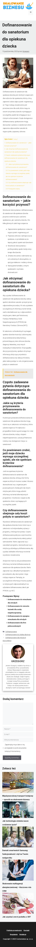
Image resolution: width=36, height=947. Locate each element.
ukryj (15, 139)
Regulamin (14, 934)
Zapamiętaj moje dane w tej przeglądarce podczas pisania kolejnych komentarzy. (15, 748)
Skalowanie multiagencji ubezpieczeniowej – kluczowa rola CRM (16, 887)
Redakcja (22, 934)
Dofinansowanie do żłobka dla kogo (17, 635)
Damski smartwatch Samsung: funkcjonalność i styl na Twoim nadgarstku (15, 854)
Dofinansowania (11, 632)
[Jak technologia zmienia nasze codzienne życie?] (18, 810)
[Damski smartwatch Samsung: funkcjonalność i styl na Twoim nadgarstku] (18, 837)
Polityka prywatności (14, 930)
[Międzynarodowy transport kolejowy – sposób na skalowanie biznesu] (18, 783)
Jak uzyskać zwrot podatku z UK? (16, 917)
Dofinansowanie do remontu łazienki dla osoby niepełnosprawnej (18, 609)
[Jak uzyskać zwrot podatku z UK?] (18, 904)
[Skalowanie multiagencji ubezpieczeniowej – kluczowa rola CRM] (18, 871)
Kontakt (26, 930)
